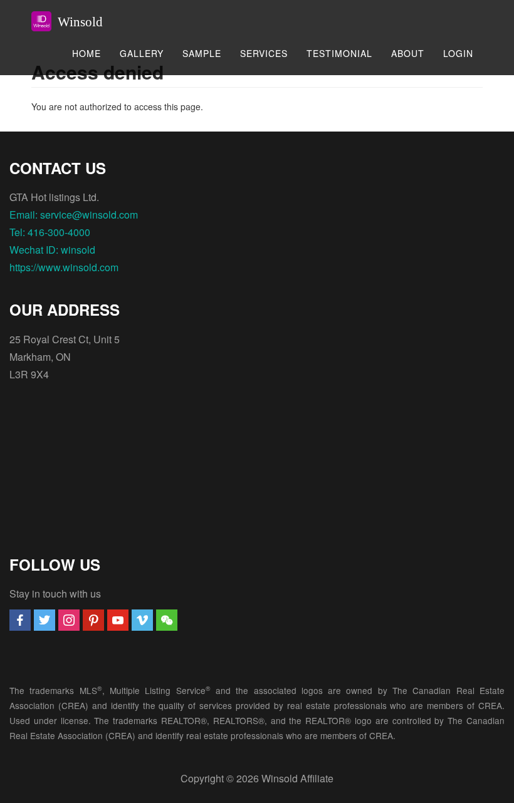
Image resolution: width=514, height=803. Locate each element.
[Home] (46, 21)
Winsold (80, 21)
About (407, 53)
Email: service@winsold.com (73, 214)
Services (264, 53)
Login (458, 53)
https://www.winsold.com (63, 267)
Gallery (142, 53)
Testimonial (339, 53)
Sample (201, 53)
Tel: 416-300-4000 (49, 232)
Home (86, 53)
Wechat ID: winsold (52, 249)
